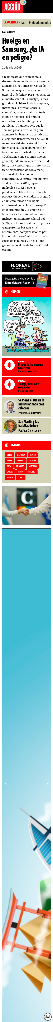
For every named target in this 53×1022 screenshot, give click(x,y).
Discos (20, 478)
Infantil (10, 478)
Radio (9, 466)
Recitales (32, 461)
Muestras (33, 466)
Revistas (20, 461)
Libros (20, 472)
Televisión (21, 455)
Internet (31, 472)
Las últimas (8, 32)
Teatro (33, 455)
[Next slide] (47, 784)
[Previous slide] (6, 784)
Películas (20, 466)
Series (9, 461)
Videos (9, 455)
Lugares (10, 472)
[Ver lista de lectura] (47, 1016)
